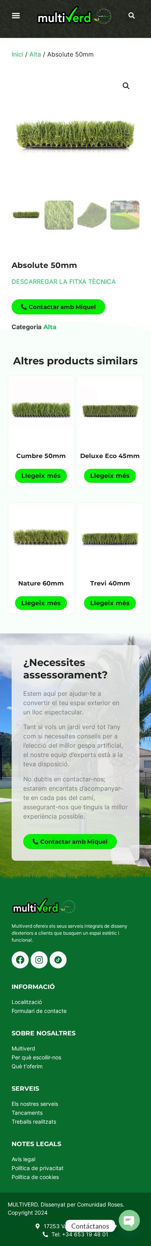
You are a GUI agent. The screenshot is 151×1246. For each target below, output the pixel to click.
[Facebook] (20, 959)
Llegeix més (41, 475)
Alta (35, 54)
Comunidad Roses (100, 1204)
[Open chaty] (129, 1225)
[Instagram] (39, 959)
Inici (17, 54)
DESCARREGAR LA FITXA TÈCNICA (64, 281)
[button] (16, 15)
